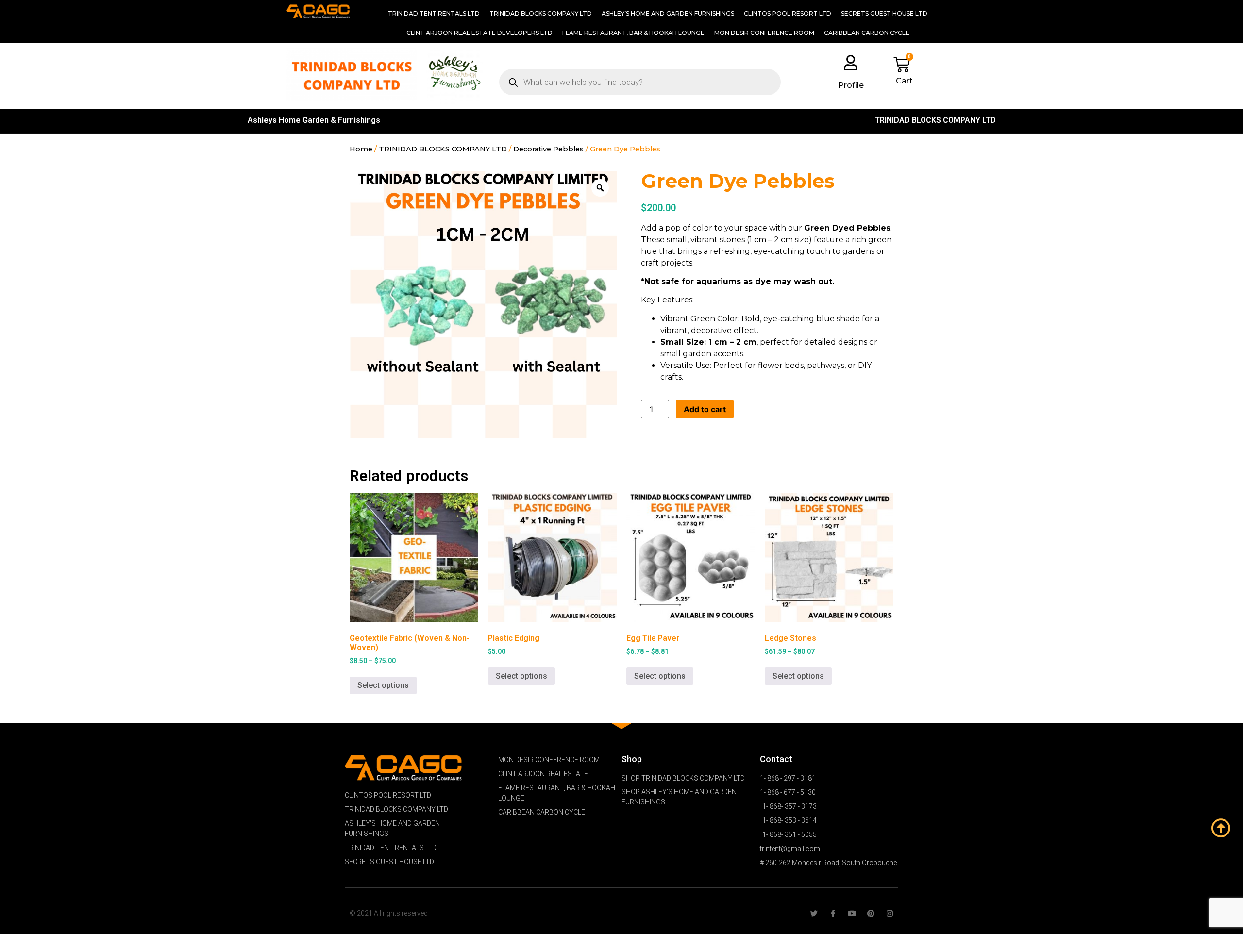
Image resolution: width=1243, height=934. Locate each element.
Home (361, 149)
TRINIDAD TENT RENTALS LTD (434, 13)
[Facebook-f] (833, 913)
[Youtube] (852, 913)
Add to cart (705, 409)
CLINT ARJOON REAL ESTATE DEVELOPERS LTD (479, 32)
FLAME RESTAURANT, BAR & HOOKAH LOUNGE (633, 32)
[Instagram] (889, 913)
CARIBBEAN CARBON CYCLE (866, 32)
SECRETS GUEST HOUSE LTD (884, 13)
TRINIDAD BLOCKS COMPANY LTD (540, 13)
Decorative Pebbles (548, 149)
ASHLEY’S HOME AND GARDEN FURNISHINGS (668, 13)
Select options (383, 685)
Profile (851, 85)
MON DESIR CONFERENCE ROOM (764, 32)
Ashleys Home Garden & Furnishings (314, 120)
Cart (904, 80)
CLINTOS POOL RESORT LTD (787, 13)
